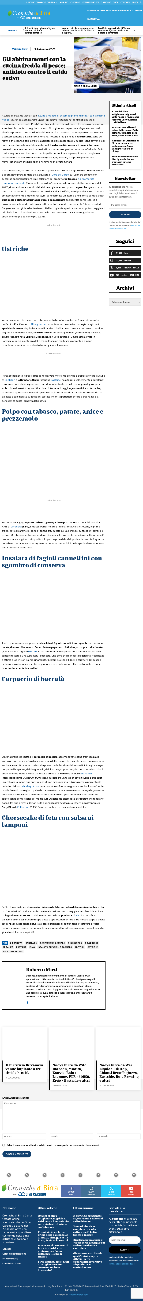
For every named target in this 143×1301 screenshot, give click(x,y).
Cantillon (10, 380)
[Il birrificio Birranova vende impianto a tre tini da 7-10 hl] (24, 1043)
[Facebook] (27, 1001)
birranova (16, 943)
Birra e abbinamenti (85, 86)
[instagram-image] (9, 1175)
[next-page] (134, 30)
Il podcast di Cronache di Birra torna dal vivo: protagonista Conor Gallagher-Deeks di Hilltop (125, 146)
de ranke (8, 947)
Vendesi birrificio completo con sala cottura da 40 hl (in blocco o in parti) (78, 30)
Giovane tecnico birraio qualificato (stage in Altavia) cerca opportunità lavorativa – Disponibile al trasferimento (88, 1260)
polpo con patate (13, 951)
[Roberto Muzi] (6, 48)
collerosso (91, 943)
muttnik (80, 947)
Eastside (56, 380)
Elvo (78, 915)
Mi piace (71, 1186)
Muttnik (32, 651)
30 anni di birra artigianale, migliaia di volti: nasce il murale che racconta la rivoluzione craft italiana (125, 117)
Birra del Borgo (60, 175)
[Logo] (29, 14)
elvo (32, 947)
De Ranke (86, 773)
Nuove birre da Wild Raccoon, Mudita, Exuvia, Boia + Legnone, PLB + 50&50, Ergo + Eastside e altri (71, 1072)
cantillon (31, 943)
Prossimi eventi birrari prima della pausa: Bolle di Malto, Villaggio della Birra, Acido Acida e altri (125, 131)
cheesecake (75, 943)
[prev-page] (23, 30)
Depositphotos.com (78, 1294)
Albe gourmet (38, 324)
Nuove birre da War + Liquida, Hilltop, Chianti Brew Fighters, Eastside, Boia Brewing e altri (119, 1072)
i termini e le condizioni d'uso (124, 227)
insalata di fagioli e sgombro (55, 947)
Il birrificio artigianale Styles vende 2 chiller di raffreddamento (40, 30)
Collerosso (23, 807)
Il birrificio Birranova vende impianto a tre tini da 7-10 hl (24, 1069)
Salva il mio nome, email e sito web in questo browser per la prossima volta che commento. (54, 1145)
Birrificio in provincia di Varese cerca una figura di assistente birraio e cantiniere (114, 30)
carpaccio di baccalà (52, 943)
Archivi (125, 289)
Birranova (16, 526)
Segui (136, 267)
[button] (137, 2)
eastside (21, 947)
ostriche (93, 947)
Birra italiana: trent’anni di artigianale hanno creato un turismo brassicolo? (125, 160)
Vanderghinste (30, 786)
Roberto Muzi (19, 48)
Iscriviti (125, 214)
